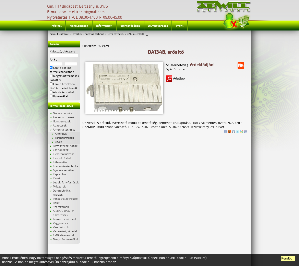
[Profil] (231, 21)
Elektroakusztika (63, 154)
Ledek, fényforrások (66, 182)
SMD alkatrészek (64, 235)
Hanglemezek (79, 25)
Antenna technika (94, 34)
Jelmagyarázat (158, 25)
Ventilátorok (61, 227)
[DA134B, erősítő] (124, 113)
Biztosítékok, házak (65, 146)
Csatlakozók (61, 150)
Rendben (287, 258)
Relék (56, 203)
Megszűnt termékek (66, 239)
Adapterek (60, 125)
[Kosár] (244, 21)
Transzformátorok (64, 219)
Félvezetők (60, 162)
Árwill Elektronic (59, 34)
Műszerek (59, 186)
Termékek (76, 34)
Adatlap (178, 78)
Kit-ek (56, 178)
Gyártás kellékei (63, 170)
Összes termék (62, 113)
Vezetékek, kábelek (65, 231)
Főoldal (56, 25)
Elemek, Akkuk (62, 158)
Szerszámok (61, 207)
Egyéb (58, 142)
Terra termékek (115, 34)
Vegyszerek (60, 223)
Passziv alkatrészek (65, 199)
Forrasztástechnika (65, 166)
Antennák (61, 133)
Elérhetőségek (130, 25)
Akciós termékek (63, 117)
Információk (104, 25)
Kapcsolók (59, 174)
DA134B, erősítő (135, 34)
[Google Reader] (241, 131)
